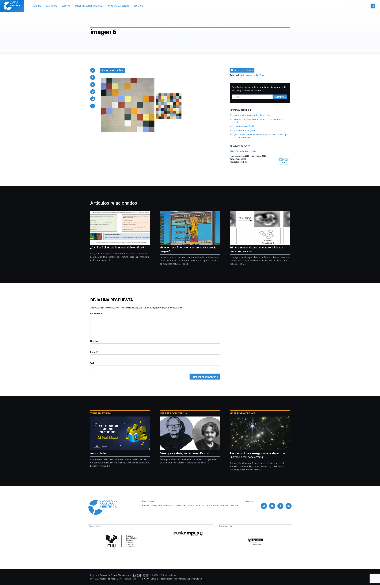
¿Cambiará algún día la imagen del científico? (117, 247)
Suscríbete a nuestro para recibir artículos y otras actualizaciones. (259, 89)
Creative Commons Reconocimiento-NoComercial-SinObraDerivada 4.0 (173, 579)
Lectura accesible (112, 70)
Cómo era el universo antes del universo (252, 115)
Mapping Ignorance (242, 413)
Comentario (96, 313)
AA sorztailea (98, 453)
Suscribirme (280, 97)
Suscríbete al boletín (217, 505)
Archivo (145, 505)
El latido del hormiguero (244, 130)
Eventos (168, 505)
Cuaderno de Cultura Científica (112, 579)
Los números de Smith (244, 126)
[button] (92, 70)
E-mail (94, 352)
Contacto (234, 505)
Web (92, 363)
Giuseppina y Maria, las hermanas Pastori (184, 453)
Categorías (156, 505)
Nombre (94, 341)
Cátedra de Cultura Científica (189, 505)
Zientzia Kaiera (100, 413)
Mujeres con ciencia (173, 413)
